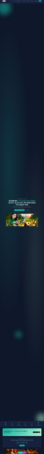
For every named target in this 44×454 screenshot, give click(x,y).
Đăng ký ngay (20, 452)
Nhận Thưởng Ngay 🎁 (36, 432)
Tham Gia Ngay (22, 445)
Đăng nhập (24, 452)
